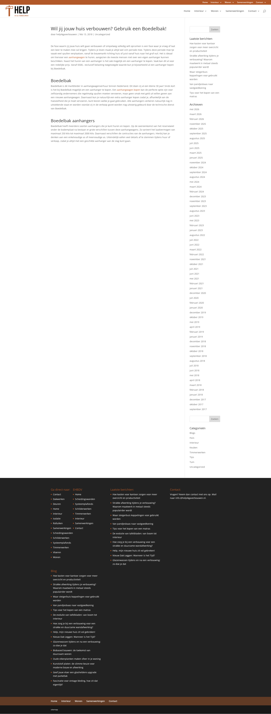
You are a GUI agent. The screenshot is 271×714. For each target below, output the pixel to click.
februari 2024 (197, 191)
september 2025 (198, 133)
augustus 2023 (197, 210)
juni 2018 (194, 370)
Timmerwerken (197, 452)
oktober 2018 (196, 351)
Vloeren (57, 552)
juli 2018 (194, 365)
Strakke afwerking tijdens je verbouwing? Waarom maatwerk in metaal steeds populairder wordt (74, 588)
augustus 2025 (197, 138)
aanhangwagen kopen (128, 89)
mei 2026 (194, 109)
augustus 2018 (197, 360)
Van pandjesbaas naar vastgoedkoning (73, 605)
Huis (192, 437)
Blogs (192, 432)
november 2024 (198, 162)
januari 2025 (196, 157)
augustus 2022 (197, 235)
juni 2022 (194, 244)
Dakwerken (59, 499)
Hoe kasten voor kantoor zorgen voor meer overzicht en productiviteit (204, 47)
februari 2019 (197, 331)
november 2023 (198, 201)
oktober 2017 (196, 404)
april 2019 (195, 326)
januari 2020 (196, 307)
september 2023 (198, 205)
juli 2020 (194, 297)
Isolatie (57, 518)
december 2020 (198, 293)
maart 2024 (196, 186)
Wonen (228, 2)
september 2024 (198, 172)
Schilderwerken (61, 537)
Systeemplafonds (62, 542)
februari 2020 (197, 302)
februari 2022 (197, 254)
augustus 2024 (197, 176)
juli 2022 (194, 239)
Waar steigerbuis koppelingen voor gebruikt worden (203, 75)
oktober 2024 (196, 167)
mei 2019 (194, 322)
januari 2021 (196, 288)
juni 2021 (194, 273)
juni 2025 (194, 148)
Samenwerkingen (245, 2)
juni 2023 (194, 215)
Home (205, 2)
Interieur (215, 2)
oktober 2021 (196, 264)
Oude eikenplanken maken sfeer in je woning (77, 658)
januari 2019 (196, 336)
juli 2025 (194, 143)
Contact (259, 2)
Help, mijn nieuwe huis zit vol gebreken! (74, 631)
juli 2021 (194, 268)
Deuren (57, 503)
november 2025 (198, 123)
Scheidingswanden (63, 532)
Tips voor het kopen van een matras (72, 609)
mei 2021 (194, 278)
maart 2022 (196, 249)
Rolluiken (58, 523)
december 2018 (198, 341)
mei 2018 (194, 375)
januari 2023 (196, 230)
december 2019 (198, 312)
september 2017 (198, 409)
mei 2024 (194, 181)
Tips (192, 457)
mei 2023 (194, 220)
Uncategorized (102, 34)
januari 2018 (196, 394)
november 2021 (198, 259)
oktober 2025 (196, 128)
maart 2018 (196, 385)
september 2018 (198, 355)
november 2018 (198, 346)
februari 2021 (197, 283)
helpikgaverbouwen (66, 34)
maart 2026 (196, 114)
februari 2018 (197, 389)
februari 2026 (197, 118)
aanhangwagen (77, 57)
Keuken (193, 447)
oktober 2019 (196, 317)
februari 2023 (197, 225)
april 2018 (195, 380)
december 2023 (198, 196)
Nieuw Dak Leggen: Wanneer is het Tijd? (74, 636)
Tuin (192, 462)
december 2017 (198, 399)
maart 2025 (196, 152)
